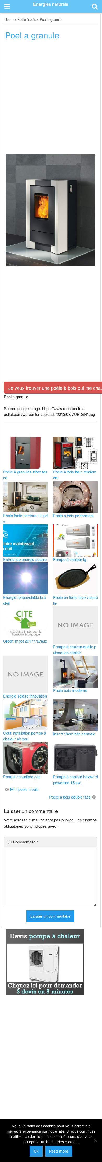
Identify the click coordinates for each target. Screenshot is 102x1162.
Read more (58, 1151)
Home (8, 19)
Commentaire (25, 842)
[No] (95, 1140)
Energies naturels (50, 4)
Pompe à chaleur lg (69, 559)
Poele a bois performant (73, 515)
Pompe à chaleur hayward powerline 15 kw (75, 779)
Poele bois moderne (70, 690)
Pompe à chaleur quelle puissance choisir (74, 649)
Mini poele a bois (24, 789)
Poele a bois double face (70, 797)
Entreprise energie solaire (25, 559)
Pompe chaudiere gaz (22, 776)
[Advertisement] (51, 98)
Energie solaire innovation (25, 696)
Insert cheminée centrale (74, 733)
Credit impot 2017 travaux (25, 641)
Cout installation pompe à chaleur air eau (24, 736)
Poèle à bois (26, 19)
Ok (36, 1151)
